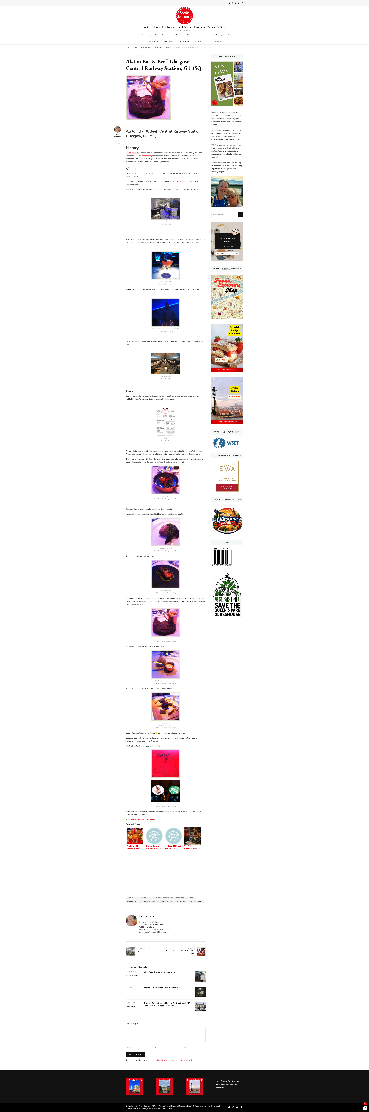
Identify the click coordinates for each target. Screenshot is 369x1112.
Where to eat (153, 41)
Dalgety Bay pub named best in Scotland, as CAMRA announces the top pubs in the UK (168, 1004)
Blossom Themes (132, 1109)
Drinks (197, 41)
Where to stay (169, 41)
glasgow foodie (168, 901)
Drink (140, 55)
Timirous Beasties (177, 181)
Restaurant (181, 901)
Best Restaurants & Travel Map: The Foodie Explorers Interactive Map (197, 35)
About (164, 35)
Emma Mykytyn (117, 135)
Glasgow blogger (134, 901)
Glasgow (152, 55)
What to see (184, 41)
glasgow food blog (151, 901)
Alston (130, 898)
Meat (159, 55)
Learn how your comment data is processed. (174, 1060)
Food (145, 55)
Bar (137, 898)
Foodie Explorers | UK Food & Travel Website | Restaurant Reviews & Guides (184, 27)
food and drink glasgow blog (162, 898)
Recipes (216, 41)
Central (145, 898)
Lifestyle (230, 35)
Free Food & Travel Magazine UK (146, 35)
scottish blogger (195, 901)
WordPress (151, 1109)
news (136, 975)
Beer (127, 991)
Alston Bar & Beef (133, 153)
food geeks (180, 898)
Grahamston (146, 156)
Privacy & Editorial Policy (163, 1109)
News (207, 41)
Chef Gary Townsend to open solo (159, 972)
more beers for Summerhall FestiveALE (162, 987)
